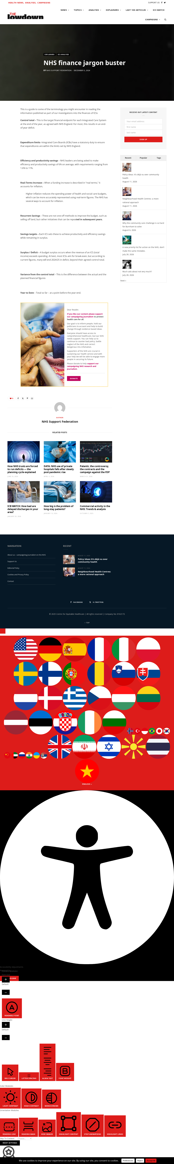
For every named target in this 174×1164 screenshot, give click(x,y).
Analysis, (30, 2)
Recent (128, 158)
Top (88, 623)
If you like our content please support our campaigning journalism (85, 315)
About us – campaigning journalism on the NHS (26, 555)
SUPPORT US (154, 2)
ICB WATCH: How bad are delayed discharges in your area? (22, 509)
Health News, (16, 2)
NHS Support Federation (59, 70)
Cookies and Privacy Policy (18, 574)
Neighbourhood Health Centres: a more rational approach (94, 573)
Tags (159, 158)
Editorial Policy (13, 568)
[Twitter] (11, 125)
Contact (10, 581)
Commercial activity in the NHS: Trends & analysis (95, 508)
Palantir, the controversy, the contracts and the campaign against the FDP (95, 469)
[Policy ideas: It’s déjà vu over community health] (126, 171)
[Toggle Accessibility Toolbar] (2, 631)
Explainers (112, 10)
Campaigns (43, 2)
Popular (143, 158)
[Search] (164, 19)
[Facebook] (11, 118)
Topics (78, 10)
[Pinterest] (27, 398)
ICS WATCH (158, 10)
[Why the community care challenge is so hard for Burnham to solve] (126, 219)
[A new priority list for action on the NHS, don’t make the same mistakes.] (126, 243)
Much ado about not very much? (137, 271)
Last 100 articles (136, 10)
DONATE (74, 378)
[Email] (11, 139)
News (64, 10)
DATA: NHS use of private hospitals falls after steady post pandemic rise (59, 469)
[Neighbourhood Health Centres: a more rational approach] (126, 195)
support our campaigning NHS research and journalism (83, 366)
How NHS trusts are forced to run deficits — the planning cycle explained (22, 469)
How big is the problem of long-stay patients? (58, 508)
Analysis (94, 10)
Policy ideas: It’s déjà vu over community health (93, 560)
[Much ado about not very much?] (126, 268)
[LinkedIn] (11, 132)
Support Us (12, 561)
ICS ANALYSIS (63, 54)
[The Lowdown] (25, 15)
